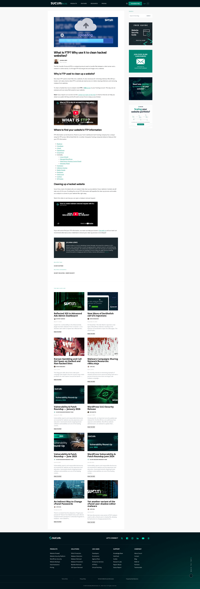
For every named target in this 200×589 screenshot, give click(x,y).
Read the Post (57, 331)
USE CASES (95, 549)
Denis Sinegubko (94, 318)
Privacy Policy (83, 579)
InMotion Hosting (62, 168)
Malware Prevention (77, 562)
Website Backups (55, 562)
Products (73, 3)
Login (144, 3)
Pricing (104, 3)
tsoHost (59, 177)
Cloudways (60, 146)
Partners (137, 564)
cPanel (59, 148)
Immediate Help (135, 3)
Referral (136, 562)
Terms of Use (65, 579)
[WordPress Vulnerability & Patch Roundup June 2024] (103, 442)
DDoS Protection (76, 553)
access (87, 88)
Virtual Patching (97, 567)
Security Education (59, 273)
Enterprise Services (98, 562)
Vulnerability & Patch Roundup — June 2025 (65, 455)
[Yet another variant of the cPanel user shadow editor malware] (103, 489)
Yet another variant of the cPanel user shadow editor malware (102, 503)
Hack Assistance (54, 564)
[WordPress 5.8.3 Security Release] (103, 394)
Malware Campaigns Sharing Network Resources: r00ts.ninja (103, 361)
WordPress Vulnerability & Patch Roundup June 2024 (102, 455)
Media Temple (61, 170)
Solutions (75, 549)
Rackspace (60, 172)
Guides (115, 559)
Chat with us (102, 230)
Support (116, 549)
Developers (95, 553)
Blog (135, 559)
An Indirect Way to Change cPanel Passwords (68, 502)
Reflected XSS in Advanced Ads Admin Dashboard (68, 314)
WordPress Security (56, 559)
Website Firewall (55, 553)
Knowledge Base (118, 553)
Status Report (117, 567)
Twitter (107, 252)
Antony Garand (60, 318)
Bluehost (59, 144)
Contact (136, 556)
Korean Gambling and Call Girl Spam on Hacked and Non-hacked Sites (68, 361)
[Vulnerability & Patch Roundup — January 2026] (69, 394)
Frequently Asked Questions (132, 579)
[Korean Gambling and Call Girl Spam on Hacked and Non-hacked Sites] (69, 347)
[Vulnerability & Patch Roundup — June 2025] (69, 442)
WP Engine (60, 179)
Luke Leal (92, 366)
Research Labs (117, 562)
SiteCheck (116, 556)
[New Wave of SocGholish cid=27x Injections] (103, 301)
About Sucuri (138, 553)
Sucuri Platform (58, 266)
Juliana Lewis (63, 60)
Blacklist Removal (76, 564)
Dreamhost (60, 152)
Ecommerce (95, 556)
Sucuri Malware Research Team (64, 412)
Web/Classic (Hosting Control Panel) (70, 161)
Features (84, 3)
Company (137, 549)
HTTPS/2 (94, 564)
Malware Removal (76, 559)
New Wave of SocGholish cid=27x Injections (101, 314)
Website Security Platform (57, 556)
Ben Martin (93, 412)
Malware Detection (76, 556)
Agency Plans (96, 559)
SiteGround (60, 174)
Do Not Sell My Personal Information (106, 579)
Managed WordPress (66, 159)
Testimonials (138, 567)
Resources (94, 3)
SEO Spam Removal (76, 567)
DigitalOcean (61, 150)
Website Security (70, 273)
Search (148, 15)
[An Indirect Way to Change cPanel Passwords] (69, 489)
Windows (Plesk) (65, 163)
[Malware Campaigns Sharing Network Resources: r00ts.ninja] (103, 347)
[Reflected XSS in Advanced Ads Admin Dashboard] (69, 301)
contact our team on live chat (86, 95)
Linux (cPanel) (64, 157)
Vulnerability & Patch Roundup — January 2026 (67, 407)
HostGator (60, 166)
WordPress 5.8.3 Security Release (101, 407)
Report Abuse (117, 564)
